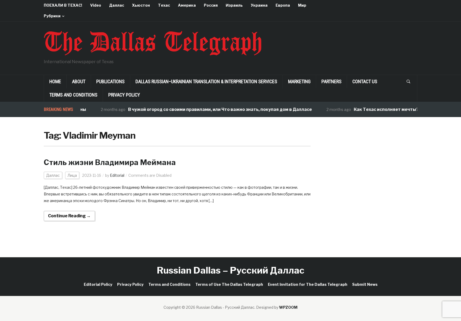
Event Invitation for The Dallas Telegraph (307, 284)
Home (55, 81)
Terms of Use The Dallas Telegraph (229, 284)
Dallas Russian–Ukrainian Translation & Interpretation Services (206, 81)
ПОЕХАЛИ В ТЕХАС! (63, 5)
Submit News (364, 284)
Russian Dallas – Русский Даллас (230, 270)
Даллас (116, 5)
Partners (331, 81)
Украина (259, 5)
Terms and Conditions (73, 95)
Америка (187, 5)
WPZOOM (288, 307)
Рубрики (52, 16)
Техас (164, 5)
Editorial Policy (98, 284)
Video (95, 5)
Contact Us (364, 81)
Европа (283, 5)
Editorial (117, 175)
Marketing (299, 81)
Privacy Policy (124, 95)
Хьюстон (141, 5)
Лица (72, 175)
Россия (211, 5)
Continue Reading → (69, 215)
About (78, 81)
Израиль (234, 5)
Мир (302, 5)
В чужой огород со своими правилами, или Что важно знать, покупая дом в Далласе (216, 109)
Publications (110, 81)
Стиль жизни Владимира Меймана (110, 162)
